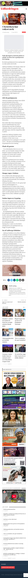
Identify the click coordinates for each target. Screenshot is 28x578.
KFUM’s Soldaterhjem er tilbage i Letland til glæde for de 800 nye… (14, 554)
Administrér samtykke (8, 567)
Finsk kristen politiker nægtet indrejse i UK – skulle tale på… (13, 548)
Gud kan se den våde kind (9, 519)
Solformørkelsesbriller (9, 509)
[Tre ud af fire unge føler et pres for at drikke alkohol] (20, 348)
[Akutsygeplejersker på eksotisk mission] (7, 332)
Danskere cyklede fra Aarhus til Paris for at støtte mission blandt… (14, 514)
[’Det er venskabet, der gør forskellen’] (20, 332)
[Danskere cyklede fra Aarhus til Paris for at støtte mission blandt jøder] (7, 313)
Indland (23, 32)
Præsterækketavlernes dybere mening (13, 543)
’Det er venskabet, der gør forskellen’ (12, 533)
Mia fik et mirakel (22, 302)
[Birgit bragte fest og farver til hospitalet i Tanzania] (20, 313)
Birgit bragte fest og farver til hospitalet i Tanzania (14, 524)
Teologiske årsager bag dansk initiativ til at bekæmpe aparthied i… (14, 538)
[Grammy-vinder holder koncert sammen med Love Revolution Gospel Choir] (7, 348)
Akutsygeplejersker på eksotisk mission (13, 529)
